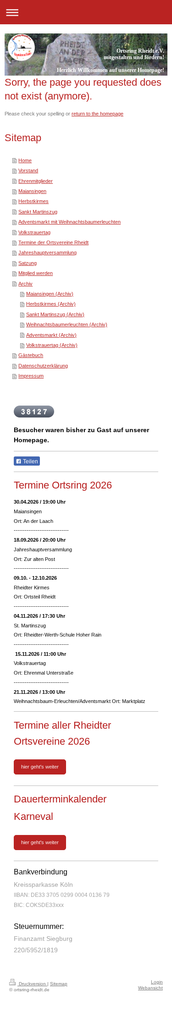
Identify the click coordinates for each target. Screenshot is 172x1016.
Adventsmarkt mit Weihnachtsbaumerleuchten (69, 222)
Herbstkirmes (33, 201)
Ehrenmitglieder (35, 181)
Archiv (25, 283)
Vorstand (28, 170)
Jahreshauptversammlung (47, 252)
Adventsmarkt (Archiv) (51, 335)
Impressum (31, 376)
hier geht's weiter (40, 766)
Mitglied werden (35, 273)
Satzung (27, 263)
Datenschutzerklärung (43, 365)
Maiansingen (32, 191)
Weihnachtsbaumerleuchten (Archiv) (66, 324)
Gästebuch (30, 355)
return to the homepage (97, 113)
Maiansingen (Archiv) (49, 294)
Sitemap (58, 983)
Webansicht (150, 987)
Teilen (30, 461)
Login (157, 981)
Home (25, 160)
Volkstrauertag (34, 232)
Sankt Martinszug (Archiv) (55, 314)
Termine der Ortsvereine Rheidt (53, 242)
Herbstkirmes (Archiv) (51, 304)
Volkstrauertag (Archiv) (52, 345)
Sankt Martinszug (37, 211)
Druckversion (32, 983)
